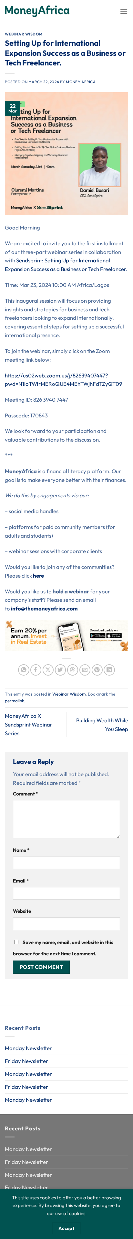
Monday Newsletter (28, 1048)
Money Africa (81, 81)
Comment (25, 794)
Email (21, 881)
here (38, 575)
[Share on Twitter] (60, 670)
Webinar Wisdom (23, 34)
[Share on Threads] (72, 670)
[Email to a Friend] (85, 670)
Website (22, 911)
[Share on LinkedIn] (109, 670)
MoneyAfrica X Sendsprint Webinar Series (28, 724)
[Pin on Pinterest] (97, 670)
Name (21, 850)
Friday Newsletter (26, 1061)
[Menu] (124, 11)
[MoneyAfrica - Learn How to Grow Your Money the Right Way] (37, 11)
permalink (14, 700)
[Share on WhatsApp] (23, 670)
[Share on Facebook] (36, 670)
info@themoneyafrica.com (44, 608)
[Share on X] (48, 670)
